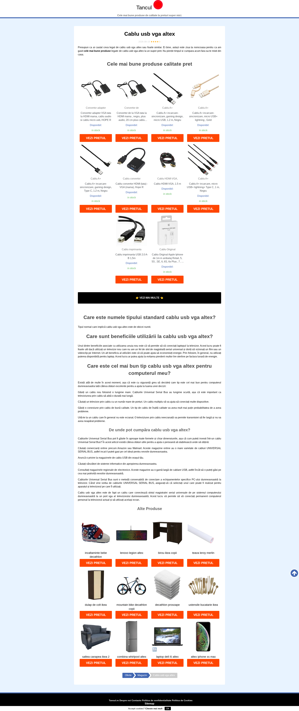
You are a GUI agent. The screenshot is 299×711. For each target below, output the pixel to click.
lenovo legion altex (131, 552)
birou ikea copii (167, 552)
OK (167, 708)
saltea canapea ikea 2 (95, 656)
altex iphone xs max (203, 656)
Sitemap (149, 703)
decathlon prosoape (167, 604)
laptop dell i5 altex (167, 656)
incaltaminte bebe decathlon (96, 555)
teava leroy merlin (203, 552)
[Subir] (294, 573)
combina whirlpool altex (131, 656)
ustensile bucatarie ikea (203, 604)
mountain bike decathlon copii (131, 606)
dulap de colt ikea (96, 604)
